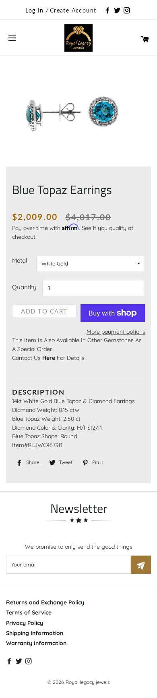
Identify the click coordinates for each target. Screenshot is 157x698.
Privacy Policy (24, 623)
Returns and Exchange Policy (45, 602)
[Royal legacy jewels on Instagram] (128, 11)
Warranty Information (36, 643)
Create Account (73, 10)
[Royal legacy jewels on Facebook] (108, 11)
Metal (19, 260)
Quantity (24, 287)
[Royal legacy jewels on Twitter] (118, 11)
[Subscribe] (141, 565)
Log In (34, 10)
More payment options (116, 331)
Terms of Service (29, 612)
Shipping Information (34, 633)
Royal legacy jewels (88, 682)
